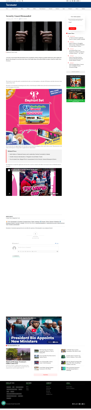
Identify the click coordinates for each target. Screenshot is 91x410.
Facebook (20, 221)
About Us (48, 386)
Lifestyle (50, 8)
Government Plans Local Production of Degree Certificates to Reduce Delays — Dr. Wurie (76, 52)
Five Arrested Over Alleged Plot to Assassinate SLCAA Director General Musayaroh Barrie (33, 159)
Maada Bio (9, 387)
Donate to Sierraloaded (14, 224)
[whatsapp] (79, 0)
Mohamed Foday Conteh (12, 52)
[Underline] (22, 251)
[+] (36, 251)
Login (57, 243)
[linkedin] (76, 0)
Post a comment (23, 18)
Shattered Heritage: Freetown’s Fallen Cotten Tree (16, 362)
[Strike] (24, 251)
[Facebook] (67, 0)
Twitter (32, 221)
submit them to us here (52, 223)
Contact (19, 0)
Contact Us (48, 392)
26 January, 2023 (9, 18)
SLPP (8, 391)
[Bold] (19, 251)
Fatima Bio (9, 398)
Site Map (48, 389)
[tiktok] (70, 0)
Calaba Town (9, 218)
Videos (28, 8)
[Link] (32, 251)
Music (22, 8)
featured (12, 391)
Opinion (83, 8)
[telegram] (74, 0)
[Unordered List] (27, 251)
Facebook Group (27, 221)
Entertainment (42, 8)
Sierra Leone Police (19, 387)
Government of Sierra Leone (12, 389)
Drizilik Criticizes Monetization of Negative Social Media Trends (26, 156)
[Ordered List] (25, 251)
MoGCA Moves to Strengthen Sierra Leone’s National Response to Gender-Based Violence (76, 45)
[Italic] (20, 251)
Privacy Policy (69, 386)
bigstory (20, 389)
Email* (70, 22)
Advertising (48, 388)
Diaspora (70, 8)
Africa (77, 8)
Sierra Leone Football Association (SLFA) (14, 393)
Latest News (71, 33)
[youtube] (78, 0)
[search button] (22, 1)
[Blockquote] (29, 251)
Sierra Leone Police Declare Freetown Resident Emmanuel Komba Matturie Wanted (76, 59)
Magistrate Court (16, 218)
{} (34, 251)
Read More (45, 374)
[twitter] (72, 0)
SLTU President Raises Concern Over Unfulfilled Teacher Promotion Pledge (76, 66)
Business (57, 8)
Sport (64, 8)
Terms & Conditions (70, 388)
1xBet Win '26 (14, 8)
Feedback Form (49, 394)
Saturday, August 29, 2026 (11, 0)
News (7, 8)
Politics (34, 8)
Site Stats (48, 391)
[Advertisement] (62, 4)
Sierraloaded (13, 221)
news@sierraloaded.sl (40, 223)
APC (13, 387)
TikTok (47, 221)
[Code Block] (31, 251)
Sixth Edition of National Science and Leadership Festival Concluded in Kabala (30, 154)
